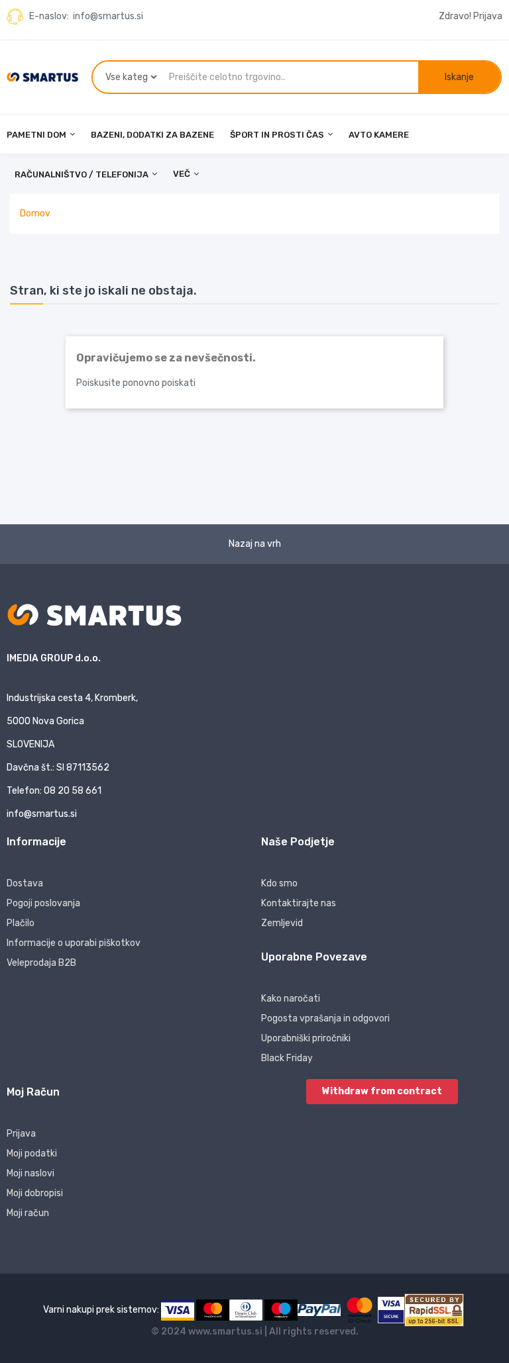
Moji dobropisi (35, 1193)
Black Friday (287, 1058)
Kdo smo (279, 883)
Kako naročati (290, 998)
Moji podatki (32, 1153)
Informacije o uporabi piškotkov (74, 943)
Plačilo (20, 923)
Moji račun (28, 1213)
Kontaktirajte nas (298, 903)
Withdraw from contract (382, 1091)
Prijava (21, 1133)
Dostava (25, 883)
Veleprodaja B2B (41, 962)
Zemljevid (282, 923)
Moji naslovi (30, 1173)
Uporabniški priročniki (306, 1038)
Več (181, 174)
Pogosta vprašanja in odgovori (325, 1018)
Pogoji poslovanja (43, 903)
